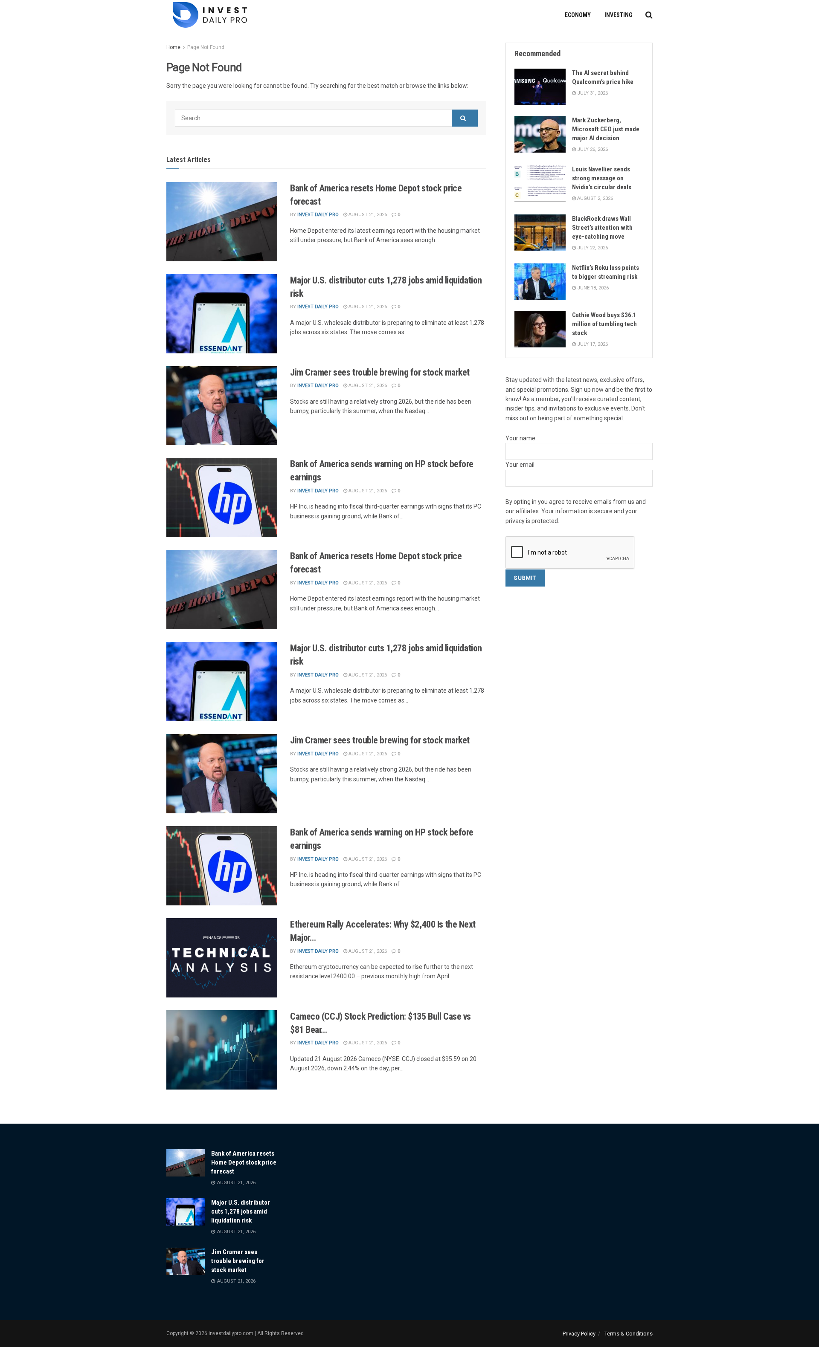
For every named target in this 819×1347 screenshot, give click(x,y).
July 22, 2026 (592, 248)
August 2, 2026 (594, 198)
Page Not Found (205, 47)
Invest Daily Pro (318, 214)
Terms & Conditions (628, 1333)
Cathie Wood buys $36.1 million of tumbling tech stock (604, 324)
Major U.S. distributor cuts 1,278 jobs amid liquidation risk (240, 1211)
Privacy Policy (579, 1333)
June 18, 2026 (592, 288)
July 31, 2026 (592, 93)
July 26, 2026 (592, 149)
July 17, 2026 (592, 344)
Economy (578, 15)
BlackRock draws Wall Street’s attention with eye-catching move (602, 227)
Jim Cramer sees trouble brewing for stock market (380, 372)
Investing (618, 15)
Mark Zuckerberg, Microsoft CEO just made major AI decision (605, 129)
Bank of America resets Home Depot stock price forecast (243, 1162)
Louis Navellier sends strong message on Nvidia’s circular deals (601, 178)
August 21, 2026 (367, 214)
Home (173, 47)
